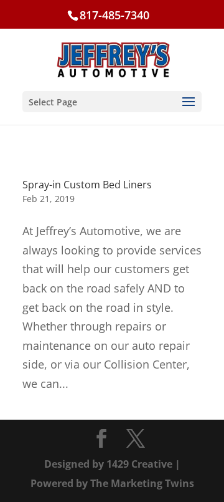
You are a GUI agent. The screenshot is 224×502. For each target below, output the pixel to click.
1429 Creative (139, 464)
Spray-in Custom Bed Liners (87, 184)
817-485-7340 (114, 14)
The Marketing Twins (142, 483)
